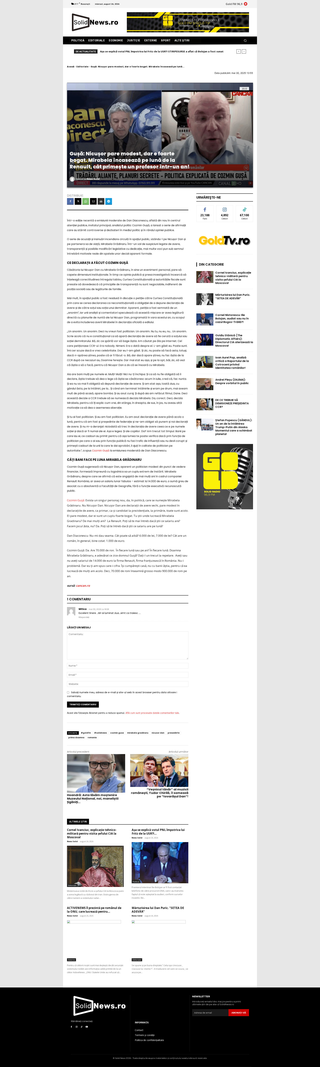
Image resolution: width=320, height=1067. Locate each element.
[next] (244, 51)
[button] (245, 40)
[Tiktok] (82, 1027)
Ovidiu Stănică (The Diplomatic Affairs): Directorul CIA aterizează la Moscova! (234, 340)
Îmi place (205, 208)
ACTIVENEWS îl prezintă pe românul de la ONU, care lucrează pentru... (94, 909)
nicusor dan (158, 732)
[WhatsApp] (85, 201)
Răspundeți (84, 617)
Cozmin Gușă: (76, 500)
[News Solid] (73, 179)
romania (92, 737)
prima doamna (76, 737)
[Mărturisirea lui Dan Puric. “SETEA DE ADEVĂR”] (160, 940)
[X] (78, 201)
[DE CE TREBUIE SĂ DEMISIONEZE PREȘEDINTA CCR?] (204, 404)
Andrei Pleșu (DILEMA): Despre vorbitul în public (232, 381)
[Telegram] (108, 201)
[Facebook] (70, 201)
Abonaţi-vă (239, 1012)
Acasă (70, 66)
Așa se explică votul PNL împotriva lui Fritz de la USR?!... (158, 831)
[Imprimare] (101, 201)
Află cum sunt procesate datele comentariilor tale (152, 712)
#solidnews (100, 732)
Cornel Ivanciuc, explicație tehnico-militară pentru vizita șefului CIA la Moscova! (91, 833)
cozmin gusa (117, 732)
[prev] (238, 51)
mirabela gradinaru (137, 732)
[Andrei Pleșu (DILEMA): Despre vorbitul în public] (204, 384)
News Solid (93, 179)
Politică (136, 881)
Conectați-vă (225, 208)
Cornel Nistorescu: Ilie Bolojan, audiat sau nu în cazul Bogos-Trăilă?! (232, 318)
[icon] (245, 4)
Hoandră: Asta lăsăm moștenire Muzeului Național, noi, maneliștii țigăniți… (92, 798)
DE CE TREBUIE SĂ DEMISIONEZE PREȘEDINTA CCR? (232, 403)
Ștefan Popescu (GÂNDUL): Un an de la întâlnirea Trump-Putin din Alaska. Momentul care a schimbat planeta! (233, 427)
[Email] (93, 201)
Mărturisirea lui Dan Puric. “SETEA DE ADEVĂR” (158, 909)
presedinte (174, 732)
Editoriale (82, 66)
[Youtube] (86, 1027)
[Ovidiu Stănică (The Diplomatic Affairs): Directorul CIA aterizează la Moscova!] (204, 340)
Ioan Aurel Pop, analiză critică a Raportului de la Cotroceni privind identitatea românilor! (232, 363)
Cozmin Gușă (100, 450)
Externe (71, 959)
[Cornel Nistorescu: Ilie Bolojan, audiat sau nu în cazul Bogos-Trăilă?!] (204, 319)
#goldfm (86, 732)
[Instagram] (76, 1027)
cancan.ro (83, 586)
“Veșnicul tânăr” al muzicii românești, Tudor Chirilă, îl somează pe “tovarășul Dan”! (159, 792)
